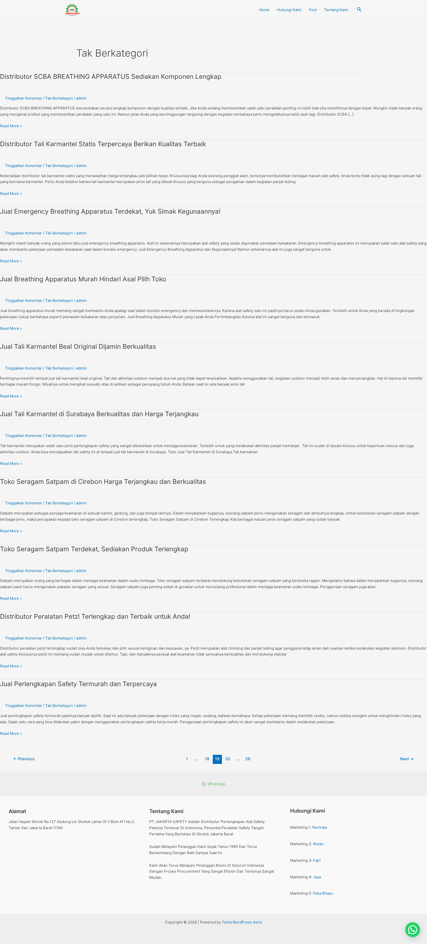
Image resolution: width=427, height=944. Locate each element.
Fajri (317, 860)
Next (407, 759)
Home (264, 9)
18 (207, 759)
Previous (24, 759)
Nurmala (319, 827)
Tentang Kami (336, 9)
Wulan (318, 843)
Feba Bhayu (323, 893)
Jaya (317, 877)
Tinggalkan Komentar (23, 98)
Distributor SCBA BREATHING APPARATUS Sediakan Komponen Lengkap (110, 76)
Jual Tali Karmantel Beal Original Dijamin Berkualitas (78, 346)
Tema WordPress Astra (242, 922)
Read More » (11, 125)
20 (227, 759)
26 (247, 759)
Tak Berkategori (59, 98)
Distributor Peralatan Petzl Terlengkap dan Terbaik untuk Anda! (95, 616)
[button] (412, 929)
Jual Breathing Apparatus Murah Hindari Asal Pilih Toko (83, 279)
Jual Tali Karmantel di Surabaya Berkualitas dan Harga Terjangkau (99, 414)
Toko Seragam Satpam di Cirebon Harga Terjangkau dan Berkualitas (103, 481)
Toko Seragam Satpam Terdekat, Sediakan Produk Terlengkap (94, 549)
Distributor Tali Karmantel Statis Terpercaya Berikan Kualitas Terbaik (103, 144)
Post (313, 9)
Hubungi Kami (289, 9)
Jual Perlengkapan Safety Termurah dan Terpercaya (78, 684)
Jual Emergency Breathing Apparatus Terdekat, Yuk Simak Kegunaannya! (110, 211)
